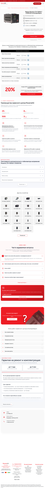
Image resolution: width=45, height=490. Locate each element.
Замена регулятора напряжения (8, 62)
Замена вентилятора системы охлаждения (10, 80)
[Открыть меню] (43, 3)
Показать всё (22, 235)
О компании (39, 466)
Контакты (39, 471)
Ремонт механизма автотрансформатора (10, 67)
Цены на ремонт (39, 469)
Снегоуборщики (28, 470)
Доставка (39, 467)
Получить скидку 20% (31, 94)
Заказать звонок (12, 319)
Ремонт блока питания (6, 53)
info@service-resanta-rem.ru (17, 466)
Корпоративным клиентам (39, 473)
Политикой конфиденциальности (35, 39)
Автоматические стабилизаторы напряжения (28, 468)
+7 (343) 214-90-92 (6, 294)
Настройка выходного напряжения (9, 71)
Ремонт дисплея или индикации (8, 58)
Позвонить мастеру (22, 296)
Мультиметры (28, 471)
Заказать (28, 56)
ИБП (28, 466)
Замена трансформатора (7, 76)
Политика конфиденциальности (5, 466)
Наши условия (6, 467)
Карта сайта (17, 479)
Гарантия (39, 468)
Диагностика (39, 470)
